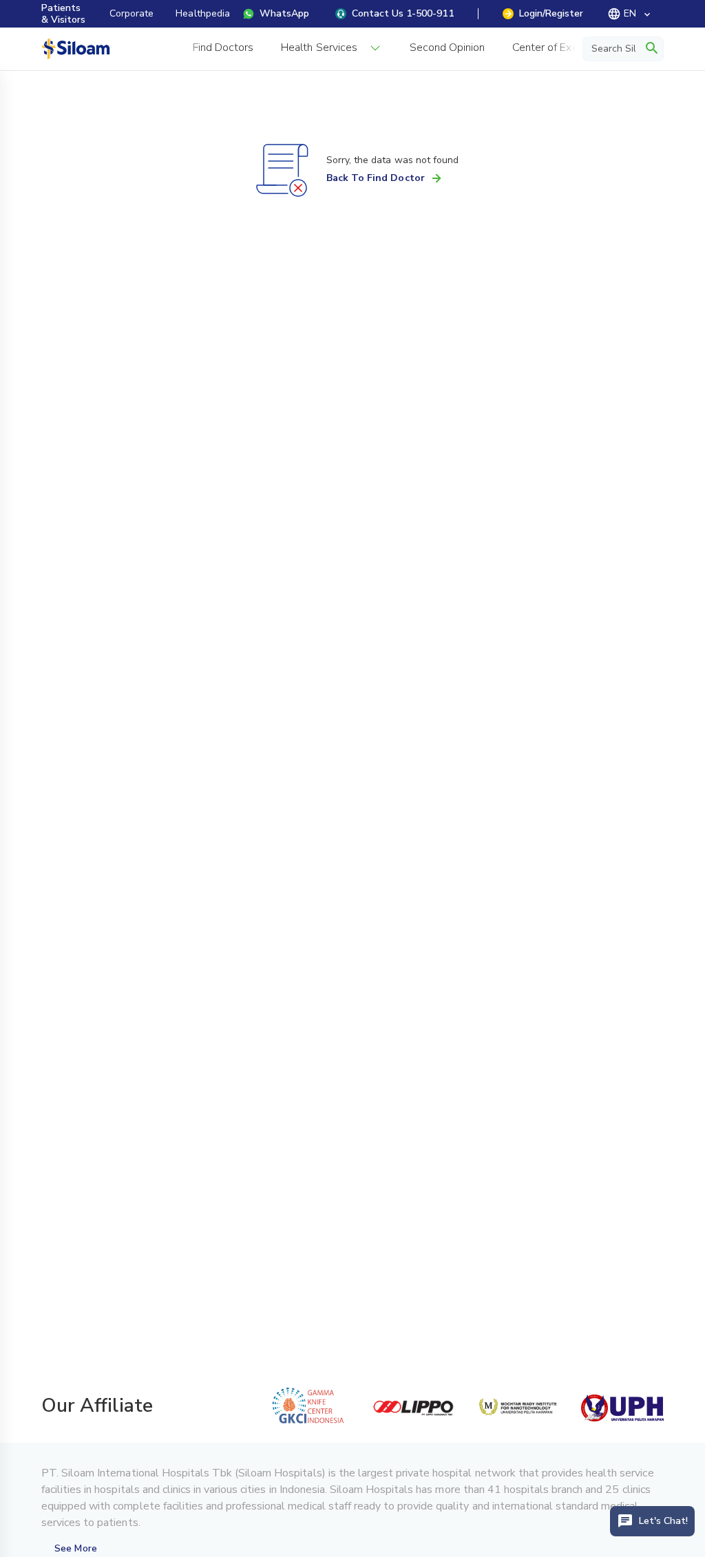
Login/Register (551, 13)
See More (75, 1548)
